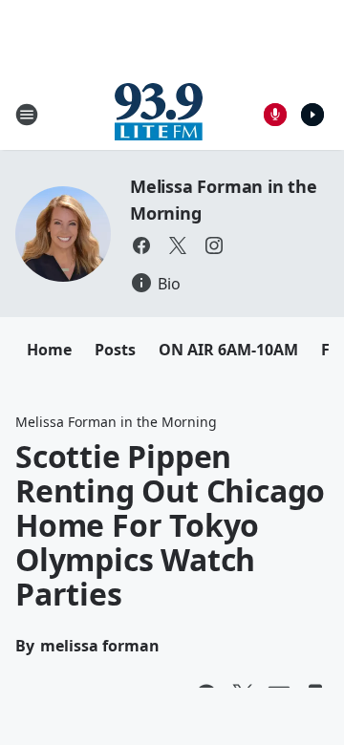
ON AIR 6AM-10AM (228, 349)
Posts (115, 349)
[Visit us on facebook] (141, 245)
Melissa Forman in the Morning (116, 422)
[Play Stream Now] (312, 114)
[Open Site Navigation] (26, 114)
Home (49, 349)
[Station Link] (159, 114)
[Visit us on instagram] (214, 245)
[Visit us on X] (177, 245)
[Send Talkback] (275, 114)
